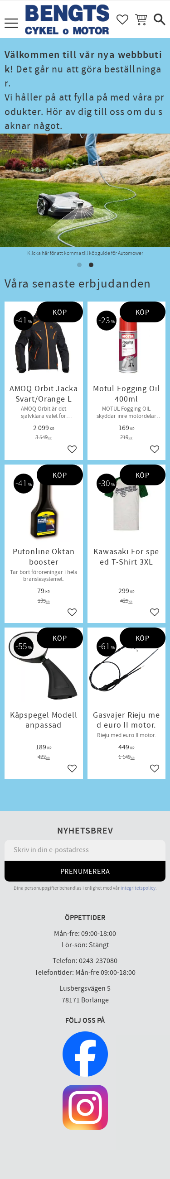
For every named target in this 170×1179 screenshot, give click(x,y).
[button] (12, 24)
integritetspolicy (138, 888)
